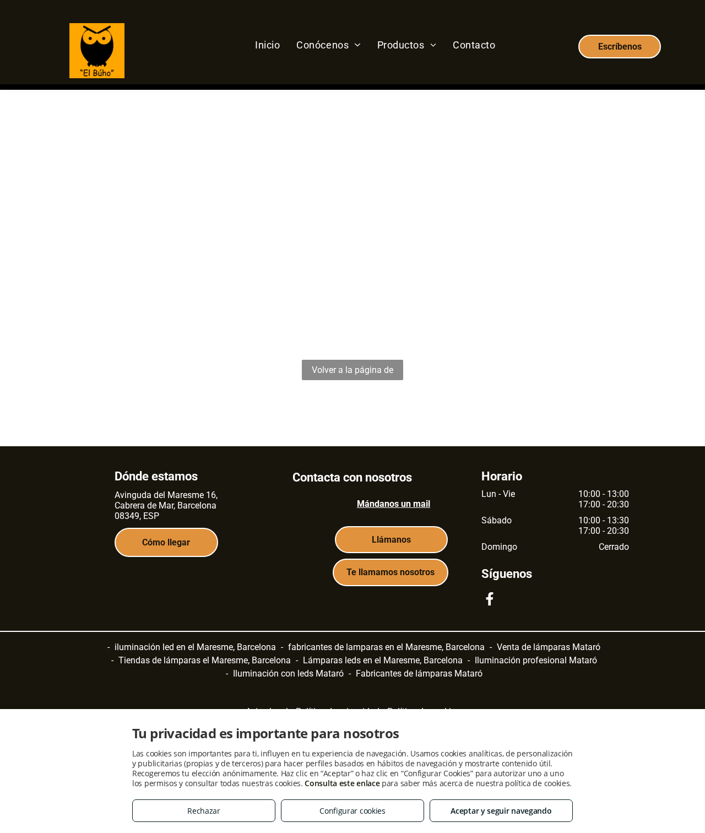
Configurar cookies (352, 810)
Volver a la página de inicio (352, 372)
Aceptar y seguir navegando (501, 810)
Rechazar (203, 810)
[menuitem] (267, 44)
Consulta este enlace (342, 783)
